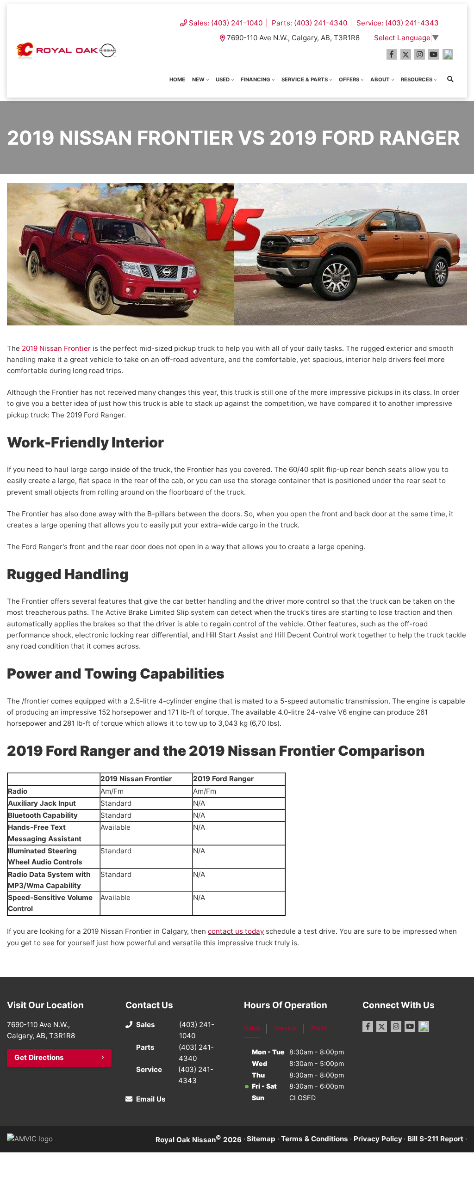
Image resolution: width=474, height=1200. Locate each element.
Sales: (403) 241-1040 (225, 22)
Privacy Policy (378, 1138)
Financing (255, 79)
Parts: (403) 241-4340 (309, 22)
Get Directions (39, 1057)
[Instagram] (419, 54)
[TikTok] (448, 54)
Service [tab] (285, 1028)
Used (223, 79)
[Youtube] (433, 54)
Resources (416, 79)
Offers (349, 79)
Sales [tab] (252, 1028)
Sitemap (261, 1138)
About (380, 79)
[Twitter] (405, 54)
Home (177, 79)
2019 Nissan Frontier (56, 348)
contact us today (236, 931)
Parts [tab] (319, 1028)
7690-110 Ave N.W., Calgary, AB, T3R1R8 (293, 37)
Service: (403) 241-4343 (397, 22)
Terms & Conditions (314, 1138)
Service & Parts (304, 79)
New (198, 79)
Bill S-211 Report (435, 1138)
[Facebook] (392, 54)
